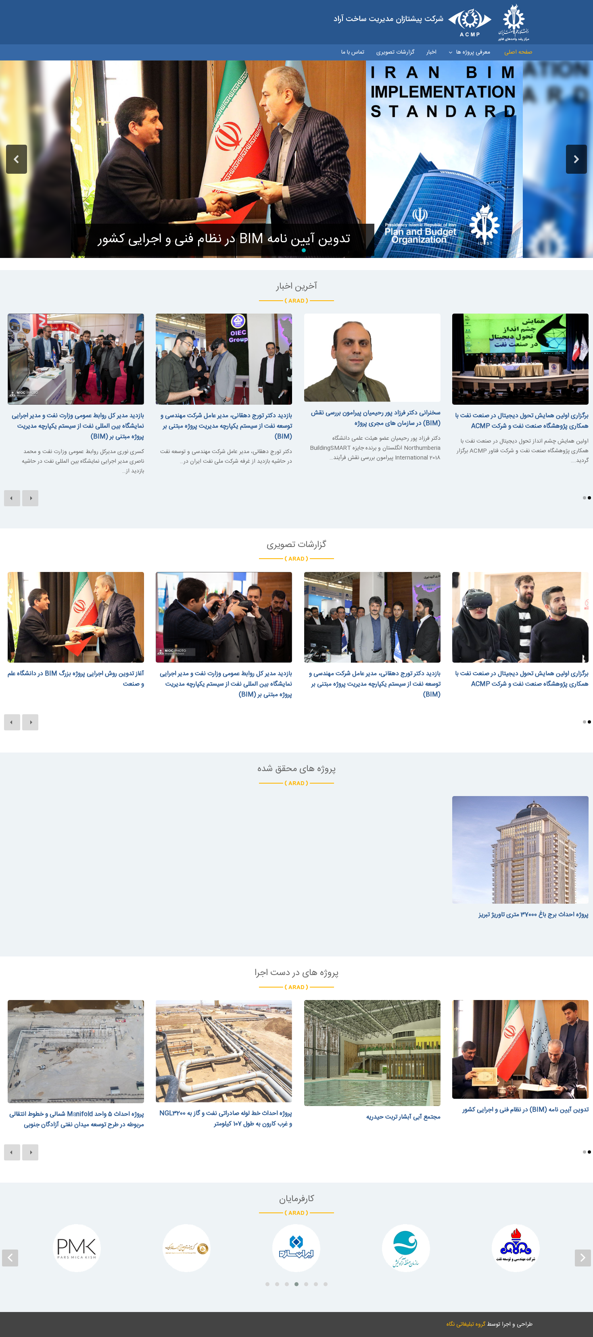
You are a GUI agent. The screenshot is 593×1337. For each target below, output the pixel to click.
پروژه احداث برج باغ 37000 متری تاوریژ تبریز (534, 915)
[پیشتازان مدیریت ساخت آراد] (431, 22)
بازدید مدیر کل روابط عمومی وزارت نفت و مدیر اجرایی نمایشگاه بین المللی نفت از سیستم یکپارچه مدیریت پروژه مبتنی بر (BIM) (78, 426)
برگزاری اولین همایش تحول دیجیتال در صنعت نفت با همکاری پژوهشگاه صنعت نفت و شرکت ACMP (522, 421)
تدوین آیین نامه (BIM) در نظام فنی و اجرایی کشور (526, 1110)
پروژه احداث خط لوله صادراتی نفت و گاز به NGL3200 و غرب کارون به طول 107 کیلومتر (225, 1118)
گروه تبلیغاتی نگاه (466, 1324)
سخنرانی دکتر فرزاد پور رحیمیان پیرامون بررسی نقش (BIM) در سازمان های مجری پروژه (376, 418)
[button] (16, 159)
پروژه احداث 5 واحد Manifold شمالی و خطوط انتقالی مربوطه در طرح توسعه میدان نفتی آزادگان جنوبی (76, 1119)
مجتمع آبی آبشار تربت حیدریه (403, 1117)
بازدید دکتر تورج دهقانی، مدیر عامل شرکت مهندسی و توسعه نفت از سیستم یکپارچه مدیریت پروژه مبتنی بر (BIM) (226, 426)
